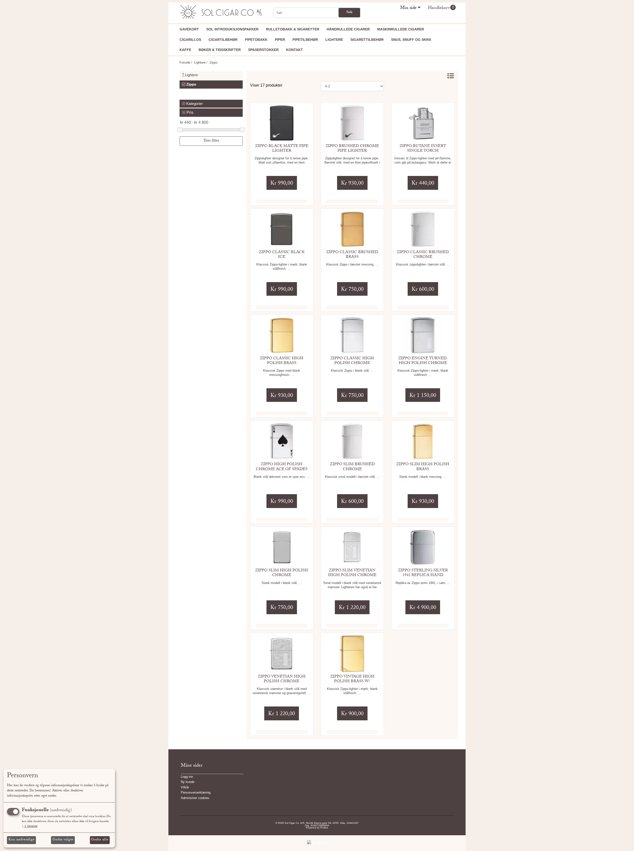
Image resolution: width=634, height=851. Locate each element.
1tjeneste (29, 826)
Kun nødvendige (21, 840)
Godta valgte (63, 840)
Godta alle (99, 840)
